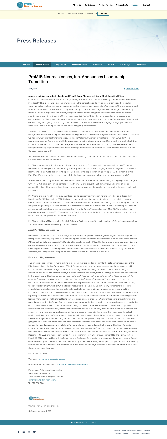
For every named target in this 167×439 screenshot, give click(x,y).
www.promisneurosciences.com (52, 359)
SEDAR (111, 64)
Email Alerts (79, 422)
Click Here (103, 13)
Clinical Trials (122, 5)
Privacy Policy (145, 433)
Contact (146, 5)
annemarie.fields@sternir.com (42, 380)
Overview (26, 64)
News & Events (42, 64)
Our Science (90, 5)
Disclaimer (118, 433)
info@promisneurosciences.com (73, 364)
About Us (77, 5)
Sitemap (125, 433)
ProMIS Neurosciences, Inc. (128, 430)
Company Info (60, 64)
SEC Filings (125, 64)
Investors (135, 5)
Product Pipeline (105, 5)
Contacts (92, 422)
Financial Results (79, 64)
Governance (141, 64)
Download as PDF (132, 89)
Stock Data (97, 64)
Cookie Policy (135, 433)
